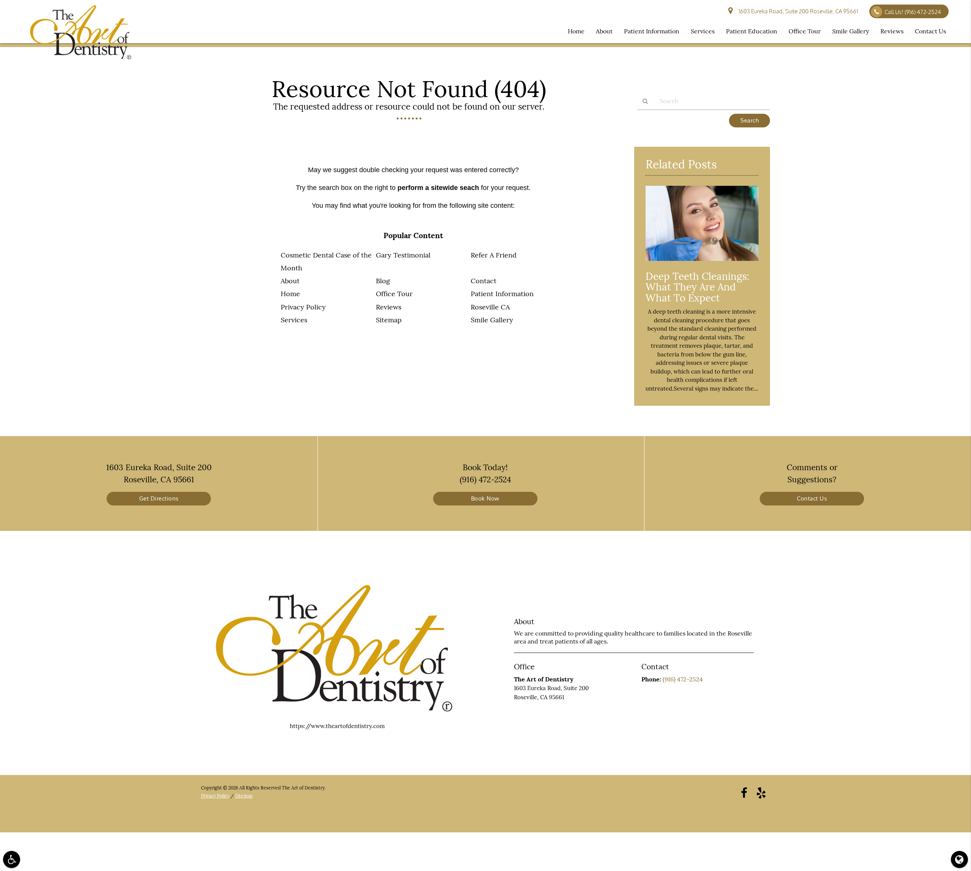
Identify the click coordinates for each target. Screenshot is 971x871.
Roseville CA (490, 307)
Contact (483, 280)
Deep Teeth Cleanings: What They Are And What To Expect (697, 287)
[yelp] (761, 792)
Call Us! (913, 12)
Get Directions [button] (159, 498)
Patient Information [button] (651, 31)
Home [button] (576, 31)
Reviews (388, 307)
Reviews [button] (891, 31)
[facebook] (744, 792)
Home (290, 293)
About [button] (604, 31)
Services (294, 319)
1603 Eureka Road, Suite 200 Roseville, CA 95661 (797, 11)
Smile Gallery (492, 319)
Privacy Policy (303, 307)
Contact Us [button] (930, 31)
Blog (383, 280)
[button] (11, 859)
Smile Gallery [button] (850, 31)
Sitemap (389, 319)
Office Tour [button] (805, 31)
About (290, 280)
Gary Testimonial (403, 255)
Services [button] (703, 31)
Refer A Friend (494, 255)
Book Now (485, 498)
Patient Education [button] (751, 31)
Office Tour (394, 293)
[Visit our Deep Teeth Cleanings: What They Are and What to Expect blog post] (702, 262)
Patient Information (502, 293)
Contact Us (812, 498)
